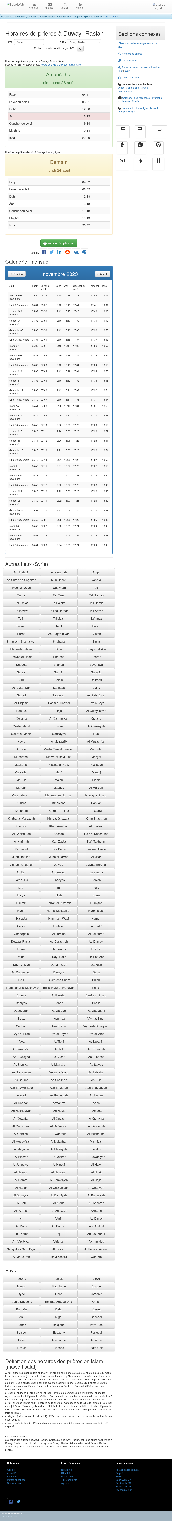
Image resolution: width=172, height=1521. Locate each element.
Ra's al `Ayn (96, 703)
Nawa (21, 741)
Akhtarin (96, 1210)
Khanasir (21, 826)
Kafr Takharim (96, 841)
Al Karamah (59, 572)
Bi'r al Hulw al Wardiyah (59, 987)
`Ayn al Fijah (21, 1033)
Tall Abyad (96, 610)
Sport (158, 150)
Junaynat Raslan (96, 849)
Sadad (21, 695)
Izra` (21, 887)
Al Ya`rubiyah (21, 1241)
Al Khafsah (96, 826)
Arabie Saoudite (21, 1301)
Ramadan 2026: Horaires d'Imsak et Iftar (139, 69)
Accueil (11, 1469)
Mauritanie (59, 1286)
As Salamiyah (21, 687)
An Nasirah (58, 1156)
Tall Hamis (96, 603)
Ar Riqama (21, 703)
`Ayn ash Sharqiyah (96, 1026)
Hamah (96, 918)
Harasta (21, 918)
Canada (59, 1347)
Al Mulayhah (59, 1141)
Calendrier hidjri (130, 77)
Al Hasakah (59, 1172)
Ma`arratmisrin (21, 795)
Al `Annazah (59, 1210)
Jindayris (59, 880)
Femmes (140, 166)
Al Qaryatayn (59, 1126)
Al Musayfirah (21, 1141)
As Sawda (96, 1064)
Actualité (122, 134)
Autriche (96, 1340)
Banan (58, 1003)
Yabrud (96, 580)
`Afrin (58, 1218)
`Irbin (58, 887)
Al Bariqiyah (59, 1195)
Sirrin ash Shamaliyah (21, 641)
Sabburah (58, 695)
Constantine (132, 87)
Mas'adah (96, 764)
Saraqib (96, 672)
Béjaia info (66, 1469)
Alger (121, 87)
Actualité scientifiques (127, 1469)
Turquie (21, 1347)
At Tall (59, 1049)
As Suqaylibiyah (59, 633)
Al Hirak (96, 1172)
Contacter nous (15, 1483)
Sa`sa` (21, 672)
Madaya (58, 787)
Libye (96, 1278)
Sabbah (21, 1026)
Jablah (96, 880)
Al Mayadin (21, 1149)
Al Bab (21, 1203)
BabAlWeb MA (123, 1479)
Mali (21, 1317)
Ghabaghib (21, 933)
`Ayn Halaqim (21, 572)
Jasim (59, 726)
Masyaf (96, 756)
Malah (59, 780)
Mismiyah (96, 1141)
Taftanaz (96, 618)
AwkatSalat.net (124, 1489)
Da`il (21, 980)
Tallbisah (59, 618)
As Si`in (96, 1080)
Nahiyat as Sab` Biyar (21, 1249)
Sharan (96, 656)
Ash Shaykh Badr (21, 1087)
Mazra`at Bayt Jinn (58, 756)
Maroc (21, 1286)
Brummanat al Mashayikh (23, 987)
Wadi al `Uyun (21, 587)
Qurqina (21, 718)
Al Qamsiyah (96, 726)
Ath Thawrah (96, 1049)
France (21, 1324)
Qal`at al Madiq (21, 733)
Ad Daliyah (59, 1226)
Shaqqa (21, 664)
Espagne (59, 1332)
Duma (21, 949)
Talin (21, 618)
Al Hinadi (59, 1164)
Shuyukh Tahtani (21, 649)
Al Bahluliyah (96, 1195)
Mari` (58, 772)
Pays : (10, 41)
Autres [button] (79, 7)
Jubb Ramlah (21, 856)
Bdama (21, 995)
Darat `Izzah (59, 964)
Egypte (96, 1286)
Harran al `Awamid (58, 903)
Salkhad (96, 680)
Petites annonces (16, 1479)
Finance (122, 166)
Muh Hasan (59, 580)
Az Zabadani (96, 1010)
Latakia (96, 1149)
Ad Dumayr (96, 941)
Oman (96, 1301)
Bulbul (96, 980)
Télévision (159, 134)
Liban (58, 1294)
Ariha (96, 1103)
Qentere (96, 1256)
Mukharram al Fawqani (59, 749)
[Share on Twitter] (51, 252)
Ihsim (21, 1218)
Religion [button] (64, 7)
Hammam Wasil (58, 918)
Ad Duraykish (59, 941)
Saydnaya (96, 664)
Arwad (21, 1095)
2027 (121, 46)
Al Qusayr (59, 1118)
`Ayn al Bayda (59, 1033)
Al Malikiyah (59, 1149)
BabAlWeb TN (123, 1486)
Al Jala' (21, 749)
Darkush (96, 964)
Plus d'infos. (112, 16)
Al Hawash (21, 1172)
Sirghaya (59, 641)
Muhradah (96, 749)
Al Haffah (21, 1187)
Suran (96, 626)
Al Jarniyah (58, 872)
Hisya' (21, 895)
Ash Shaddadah (96, 1087)
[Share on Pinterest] (84, 252)
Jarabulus (21, 880)
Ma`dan (21, 787)
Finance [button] (49, 7)
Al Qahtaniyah (58, 718)
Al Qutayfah (21, 1118)
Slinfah (96, 633)
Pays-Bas (96, 1324)
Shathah (58, 656)
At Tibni (59, 1041)
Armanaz (59, 1103)
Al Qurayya (96, 1118)
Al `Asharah (96, 1203)
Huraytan (96, 903)
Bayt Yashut (59, 1256)
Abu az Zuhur (96, 1233)
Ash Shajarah (59, 1087)
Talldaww (21, 610)
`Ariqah (96, 572)
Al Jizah (96, 856)
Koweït (96, 1309)
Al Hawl (96, 1164)
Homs (96, 895)
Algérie (21, 1278)
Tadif (59, 626)
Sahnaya (59, 687)
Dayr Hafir (59, 956)
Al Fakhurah (96, 933)
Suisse (21, 1332)
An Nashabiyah (21, 1110)
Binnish (96, 987)
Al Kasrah (58, 1249)
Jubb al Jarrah (58, 856)
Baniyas (21, 1003)
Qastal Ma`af (21, 726)
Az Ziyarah (21, 1010)
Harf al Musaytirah (59, 910)
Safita (96, 687)
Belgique (59, 1324)
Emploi (119, 1473)
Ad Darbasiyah (21, 972)
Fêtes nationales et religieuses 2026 (137, 43)
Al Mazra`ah (59, 1064)
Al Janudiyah (21, 1164)
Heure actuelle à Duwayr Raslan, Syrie (61, 64)
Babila (96, 1003)
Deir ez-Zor (96, 956)
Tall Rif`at (21, 603)
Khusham (21, 810)
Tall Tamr (59, 595)
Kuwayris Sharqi (96, 795)
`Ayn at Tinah (96, 1018)
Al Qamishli (21, 1133)
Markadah (21, 772)
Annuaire (12, 1476)
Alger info (66, 1483)
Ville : (62, 41)
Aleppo (21, 926)
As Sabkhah (59, 1080)
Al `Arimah (21, 1210)
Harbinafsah (96, 910)
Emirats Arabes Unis (59, 1301)
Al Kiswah (21, 1156)
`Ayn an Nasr (96, 1241)
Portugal (96, 1332)
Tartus (21, 595)
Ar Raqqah (21, 1103)
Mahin (96, 780)
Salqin (59, 680)
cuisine (158, 166)
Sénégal (96, 1317)
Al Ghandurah (21, 833)
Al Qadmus (58, 1133)
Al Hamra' (21, 1180)
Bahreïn (21, 1309)
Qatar (59, 1309)
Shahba (59, 664)
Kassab (59, 833)
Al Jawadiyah (96, 1156)
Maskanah (21, 764)
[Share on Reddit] (67, 252)
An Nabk (59, 1110)
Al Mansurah (21, 1256)
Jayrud (58, 864)
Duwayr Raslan (21, 941)
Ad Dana (21, 1226)
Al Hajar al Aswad (96, 1249)
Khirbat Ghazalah (59, 818)
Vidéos (140, 150)
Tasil (96, 587)
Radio (122, 150)
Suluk (21, 680)
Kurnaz (21, 803)
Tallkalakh (59, 603)
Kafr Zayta (59, 841)
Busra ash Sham (59, 980)
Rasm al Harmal (59, 703)
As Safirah (21, 1080)
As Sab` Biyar (96, 695)
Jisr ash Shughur (21, 864)
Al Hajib (96, 1180)
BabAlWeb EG (123, 1483)
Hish (59, 895)
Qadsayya (59, 733)
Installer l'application (60, 243)
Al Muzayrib (59, 741)
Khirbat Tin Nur (59, 810)
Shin (59, 649)
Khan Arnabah (59, 826)
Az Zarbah (59, 1010)
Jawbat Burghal (96, 864)
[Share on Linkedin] (59, 252)
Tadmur (21, 626)
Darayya (58, 972)
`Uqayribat (59, 587)
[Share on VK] (76, 252)
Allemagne (59, 1340)
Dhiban (21, 956)
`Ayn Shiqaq (59, 1026)
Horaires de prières (131, 53)
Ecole (119, 1476)
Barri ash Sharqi (96, 995)
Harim (21, 910)
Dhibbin (96, 949)
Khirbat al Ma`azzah (21, 818)
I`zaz (21, 1018)
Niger (58, 1317)
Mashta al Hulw (59, 764)
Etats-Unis (96, 1347)
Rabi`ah (96, 803)
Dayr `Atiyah (21, 964)
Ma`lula (21, 780)
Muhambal (21, 756)
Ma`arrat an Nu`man (58, 795)
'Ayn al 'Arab (96, 1033)
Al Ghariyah (96, 1187)
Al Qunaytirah (21, 1126)
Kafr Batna (59, 849)
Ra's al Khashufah (96, 833)
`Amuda (96, 1110)
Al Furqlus (59, 933)
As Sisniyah (21, 1064)
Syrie (21, 1294)
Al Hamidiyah (59, 1180)
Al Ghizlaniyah (59, 1187)
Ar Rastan (96, 1095)
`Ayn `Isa (59, 1018)
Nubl (96, 733)
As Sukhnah (96, 1056)
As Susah (58, 1056)
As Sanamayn (21, 1072)
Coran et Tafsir (129, 60)
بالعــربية (159, 8)
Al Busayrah (21, 1195)
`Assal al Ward (59, 1072)
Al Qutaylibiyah (96, 710)
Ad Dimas (96, 1218)
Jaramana (96, 872)
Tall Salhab (96, 595)
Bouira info (67, 1476)
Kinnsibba (59, 803)
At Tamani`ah (21, 1049)
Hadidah (58, 926)
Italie (21, 1340)
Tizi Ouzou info (69, 1479)
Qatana (96, 718)
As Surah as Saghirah (21, 580)
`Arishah (58, 1241)
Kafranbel (21, 849)
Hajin (58, 1233)
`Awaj (21, 1041)
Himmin (21, 903)
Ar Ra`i (21, 872)
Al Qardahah (96, 1126)
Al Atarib (58, 1203)
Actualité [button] (33, 7)
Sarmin (59, 672)
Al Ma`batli (96, 787)
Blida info (66, 1473)
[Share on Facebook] (43, 252)
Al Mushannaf (96, 1133)
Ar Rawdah (58, 995)
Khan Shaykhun (96, 818)
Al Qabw (96, 810)
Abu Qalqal (96, 1226)
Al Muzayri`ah (96, 741)
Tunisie (58, 1278)
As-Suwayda (21, 1056)
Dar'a (96, 972)
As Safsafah (96, 1072)
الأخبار (140, 134)
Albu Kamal (21, 1233)
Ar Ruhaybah (59, 1095)
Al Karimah (21, 841)
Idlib (96, 887)
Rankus (21, 710)
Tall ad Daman (59, 610)
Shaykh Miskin (96, 649)
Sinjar (96, 641)
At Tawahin (96, 1041)
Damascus (59, 949)
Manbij (96, 772)
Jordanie (96, 1294)
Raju (59, 710)
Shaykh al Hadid (21, 656)
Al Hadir (96, 926)
